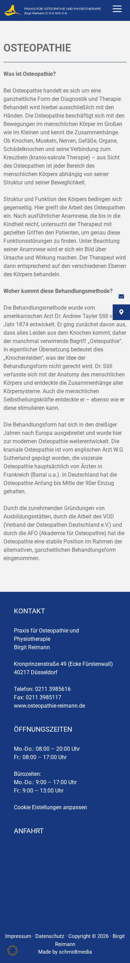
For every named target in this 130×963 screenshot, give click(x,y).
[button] (12, 950)
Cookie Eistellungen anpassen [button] (50, 807)
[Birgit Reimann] (52, 10)
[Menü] (117, 10)
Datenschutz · (51, 936)
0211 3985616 (53, 689)
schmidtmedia (75, 952)
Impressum (18, 936)
